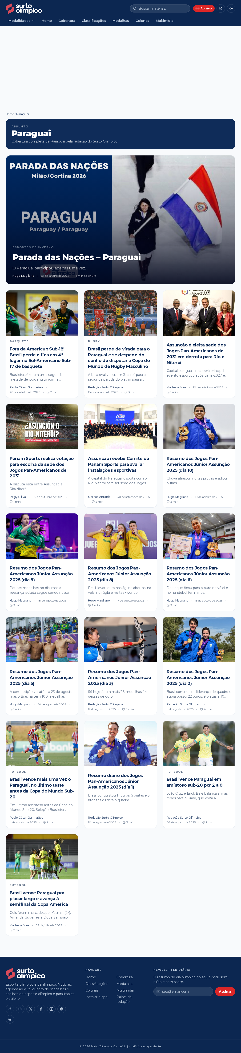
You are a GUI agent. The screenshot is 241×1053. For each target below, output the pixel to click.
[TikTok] (10, 1009)
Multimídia (164, 21)
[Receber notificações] (221, 8)
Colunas (142, 21)
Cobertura (66, 21)
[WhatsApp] (61, 1009)
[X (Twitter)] (30, 1009)
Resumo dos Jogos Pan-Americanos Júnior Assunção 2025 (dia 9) (41, 573)
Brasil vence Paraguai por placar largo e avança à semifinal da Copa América (39, 898)
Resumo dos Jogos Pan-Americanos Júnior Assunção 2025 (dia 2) (198, 677)
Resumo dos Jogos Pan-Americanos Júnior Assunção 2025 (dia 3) (119, 677)
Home (47, 21)
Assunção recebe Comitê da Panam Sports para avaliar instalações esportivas (118, 464)
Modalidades (19, 21)
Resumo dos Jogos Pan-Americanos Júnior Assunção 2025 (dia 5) (41, 677)
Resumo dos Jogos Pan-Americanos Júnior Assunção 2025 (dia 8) (119, 573)
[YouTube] (20, 1009)
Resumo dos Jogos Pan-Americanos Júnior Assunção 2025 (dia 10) (198, 464)
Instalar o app (96, 997)
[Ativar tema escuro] (231, 8)
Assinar (225, 991)
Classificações (94, 21)
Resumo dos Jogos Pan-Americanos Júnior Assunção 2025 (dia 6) (198, 573)
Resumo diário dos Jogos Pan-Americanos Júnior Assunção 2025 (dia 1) (115, 781)
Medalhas (120, 21)
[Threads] (10, 1019)
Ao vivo (206, 8)
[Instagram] (51, 1009)
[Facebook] (41, 1009)
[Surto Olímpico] (24, 8)
